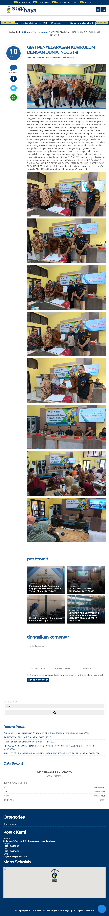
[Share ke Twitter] (13, 88)
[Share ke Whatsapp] (13, 97)
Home (27, 32)
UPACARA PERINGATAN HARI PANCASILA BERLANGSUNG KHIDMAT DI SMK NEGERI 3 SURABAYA (84, 617)
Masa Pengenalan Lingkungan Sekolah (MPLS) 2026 (45, 619)
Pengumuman (40, 32)
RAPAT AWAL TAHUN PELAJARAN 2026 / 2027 (82, 589)
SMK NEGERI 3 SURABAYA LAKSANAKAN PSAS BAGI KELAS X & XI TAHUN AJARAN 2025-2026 (51, 753)
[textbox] (54, 841)
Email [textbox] (6, 854)
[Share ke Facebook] (13, 78)
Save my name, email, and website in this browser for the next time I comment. (66, 675)
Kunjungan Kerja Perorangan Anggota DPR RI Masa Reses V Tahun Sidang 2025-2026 (45, 588)
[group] (54, 839)
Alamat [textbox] (7, 838)
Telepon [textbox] (7, 843)
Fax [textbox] (5, 848)
